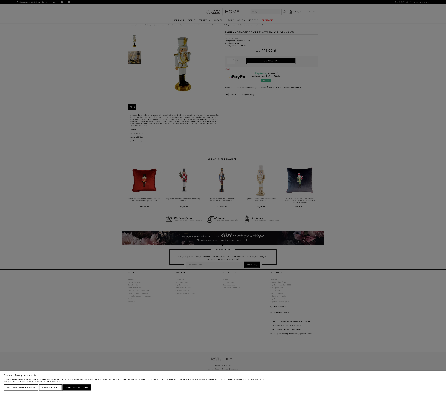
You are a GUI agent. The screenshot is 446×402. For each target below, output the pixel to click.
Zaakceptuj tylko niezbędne (21, 387)
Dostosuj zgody (50, 387)
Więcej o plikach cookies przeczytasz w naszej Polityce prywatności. (32, 381)
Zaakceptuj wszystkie (77, 387)
